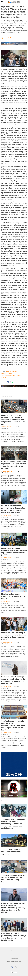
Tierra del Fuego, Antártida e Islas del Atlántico (11, 376)
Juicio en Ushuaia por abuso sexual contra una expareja (12, 851)
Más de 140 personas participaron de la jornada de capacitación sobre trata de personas (14, 551)
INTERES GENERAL (6, 35)
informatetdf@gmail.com (14, 961)
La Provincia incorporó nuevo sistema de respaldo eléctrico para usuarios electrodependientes (13, 509)
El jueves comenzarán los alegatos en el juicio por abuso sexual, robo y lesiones (13, 878)
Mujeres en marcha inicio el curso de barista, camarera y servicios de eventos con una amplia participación (13, 823)
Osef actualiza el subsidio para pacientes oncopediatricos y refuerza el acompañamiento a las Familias (13, 725)
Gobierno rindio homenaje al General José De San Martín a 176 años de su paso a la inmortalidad (13, 680)
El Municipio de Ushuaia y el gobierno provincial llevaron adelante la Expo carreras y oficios (13, 636)
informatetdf (7, 38)
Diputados (14, 371)
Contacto (14, 951)
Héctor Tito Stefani (6, 373)
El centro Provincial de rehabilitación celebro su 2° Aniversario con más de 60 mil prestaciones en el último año (14, 419)
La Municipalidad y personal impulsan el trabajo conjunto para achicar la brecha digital (13, 936)
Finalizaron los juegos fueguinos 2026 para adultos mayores (13, 596)
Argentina (8, 371)
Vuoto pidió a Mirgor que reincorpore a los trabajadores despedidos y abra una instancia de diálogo (13, 907)
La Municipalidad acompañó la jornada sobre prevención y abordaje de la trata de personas (13, 464)
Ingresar (14, 954)
